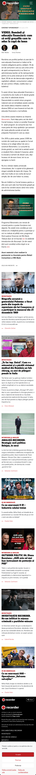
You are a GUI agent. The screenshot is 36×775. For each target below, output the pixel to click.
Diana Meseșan (9, 406)
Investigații (7, 296)
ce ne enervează (8, 502)
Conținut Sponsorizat (10, 28)
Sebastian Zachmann (11, 471)
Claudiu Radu (9, 521)
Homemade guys (17, 714)
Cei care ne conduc (9, 737)
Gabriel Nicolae (9, 639)
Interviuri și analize (10, 437)
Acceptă (18, 754)
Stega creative (16, 716)
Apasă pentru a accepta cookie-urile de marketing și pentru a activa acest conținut (18, 207)
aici (24, 239)
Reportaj (5, 740)
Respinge (18, 760)
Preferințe (18, 765)
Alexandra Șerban (10, 328)
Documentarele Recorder (12, 730)
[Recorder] (10, 3)
